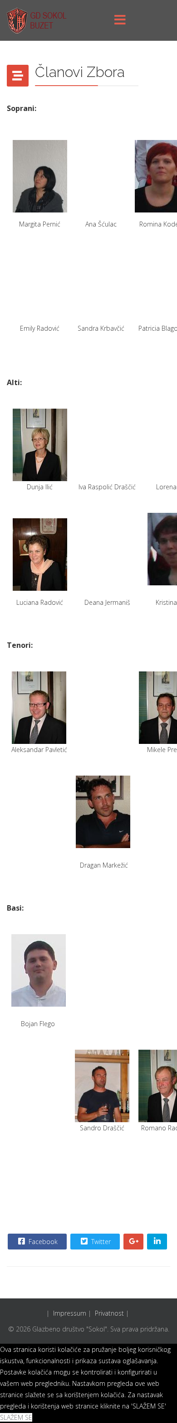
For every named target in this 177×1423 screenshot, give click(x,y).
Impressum (69, 1313)
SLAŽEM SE (16, 1417)
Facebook (42, 1241)
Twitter (100, 1241)
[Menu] (120, 20)
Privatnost (109, 1313)
